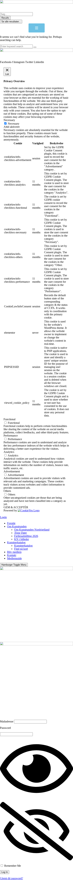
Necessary (13, 123)
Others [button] (7, 490)
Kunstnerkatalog (16, 542)
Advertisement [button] (12, 471)
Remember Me (12, 865)
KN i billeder (21, 539)
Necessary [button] (9, 120)
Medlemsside (14, 558)
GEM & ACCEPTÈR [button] (16, 507)
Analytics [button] (9, 451)
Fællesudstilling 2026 (26, 536)
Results (5, 18)
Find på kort (21, 548)
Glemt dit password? (11, 878)
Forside (11, 523)
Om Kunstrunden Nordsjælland (31, 529)
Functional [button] (9, 419)
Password (5, 727)
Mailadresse (6, 721)
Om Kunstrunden (17, 526)
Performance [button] (11, 435)
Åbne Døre (20, 532)
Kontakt (11, 555)
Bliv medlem (14, 551)
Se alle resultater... (11, 21)
